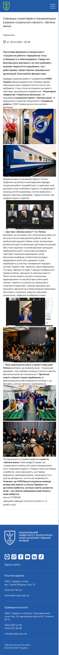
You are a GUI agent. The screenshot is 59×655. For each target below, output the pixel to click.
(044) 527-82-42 (13, 590)
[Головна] (6, 6)
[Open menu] (52, 6)
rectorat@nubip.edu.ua (17, 595)
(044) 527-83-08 (13, 628)
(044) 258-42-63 (13, 625)
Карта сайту (12, 564)
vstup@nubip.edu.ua (16, 633)
